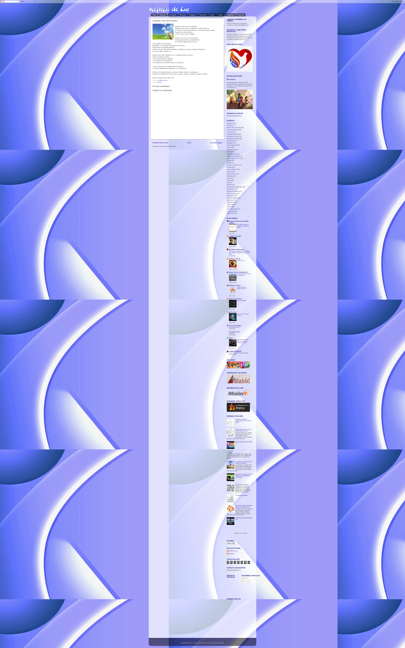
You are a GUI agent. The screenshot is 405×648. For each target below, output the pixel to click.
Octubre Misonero (232, 169)
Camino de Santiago (233, 129)
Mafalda (229, 162)
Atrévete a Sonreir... (235, 258)
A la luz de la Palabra (235, 325)
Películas (229, 184)
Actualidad (172, 15)
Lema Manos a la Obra (233, 156)
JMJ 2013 (229, 151)
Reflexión (163, 15)
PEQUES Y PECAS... (235, 285)
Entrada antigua (216, 143)
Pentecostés (230, 189)
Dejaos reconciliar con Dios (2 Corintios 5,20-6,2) (243, 430)
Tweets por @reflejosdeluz (234, 116)
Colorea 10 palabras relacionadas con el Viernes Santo (243, 421)
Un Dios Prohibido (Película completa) (238, 353)
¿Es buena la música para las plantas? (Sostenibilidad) (243, 474)
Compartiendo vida (232, 134)
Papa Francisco (231, 173)
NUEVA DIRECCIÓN (234, 327)
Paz (228, 182)
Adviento (229, 125)
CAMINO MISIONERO (235, 351)
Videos (212, 15)
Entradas (246, 578)
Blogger (221, 643)
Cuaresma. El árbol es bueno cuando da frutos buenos (243, 506)
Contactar (241, 15)
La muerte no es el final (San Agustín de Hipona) (243, 462)
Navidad (229, 167)
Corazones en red (234, 331)
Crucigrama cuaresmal (241, 484)
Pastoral (229, 180)
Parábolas (230, 176)
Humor (229, 147)
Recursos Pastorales (233, 191)
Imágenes (192, 15)
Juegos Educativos (232, 154)
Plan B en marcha (241, 300)
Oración (159, 82)
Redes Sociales (231, 193)
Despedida (231, 333)
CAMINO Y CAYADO (235, 236)
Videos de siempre (232, 209)
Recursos (183, 15)
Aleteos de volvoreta (235, 299)
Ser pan (230, 452)
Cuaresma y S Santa (233, 136)
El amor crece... (241, 260)
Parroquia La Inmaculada (236, 249)
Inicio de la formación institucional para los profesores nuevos (242, 341)
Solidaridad (230, 15)
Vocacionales (230, 211)
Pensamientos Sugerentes (234, 187)
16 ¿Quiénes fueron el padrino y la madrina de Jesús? (243, 226)
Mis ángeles (231, 79)
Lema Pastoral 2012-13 (233, 158)
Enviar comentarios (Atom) (168, 146)
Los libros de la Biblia (241, 495)
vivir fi (231, 338)
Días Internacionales (233, 138)
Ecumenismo (230, 140)
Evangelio (230, 143)
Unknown (231, 553)
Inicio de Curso (231, 149)
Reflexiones (230, 195)
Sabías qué (230, 200)
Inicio (154, 15)
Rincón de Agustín (232, 198)
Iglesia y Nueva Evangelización (238, 272)
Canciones (203, 15)
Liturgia (229, 160)
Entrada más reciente (160, 143)
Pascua (229, 178)
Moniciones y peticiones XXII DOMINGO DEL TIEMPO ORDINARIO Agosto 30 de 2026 (239, 253)
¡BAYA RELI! (232, 312)
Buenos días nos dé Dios (234, 127)
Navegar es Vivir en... (233, 165)
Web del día (230, 213)
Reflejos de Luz (233, 551)
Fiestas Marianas (232, 145)
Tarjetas (220, 15)
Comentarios (247, 581)
